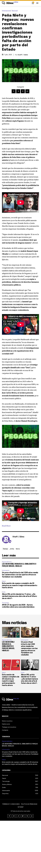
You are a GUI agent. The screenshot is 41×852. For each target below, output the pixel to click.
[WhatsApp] (27, 91)
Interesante (5, 570)
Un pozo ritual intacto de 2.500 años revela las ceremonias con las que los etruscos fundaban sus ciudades (20, 575)
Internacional (6, 11)
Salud (3, 581)
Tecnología (5, 603)
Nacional (15, 11)
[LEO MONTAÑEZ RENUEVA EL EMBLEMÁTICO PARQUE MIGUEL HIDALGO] (11, 632)
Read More (6, 526)
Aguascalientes (7, 562)
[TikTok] (18, 816)
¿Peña (12, 549)
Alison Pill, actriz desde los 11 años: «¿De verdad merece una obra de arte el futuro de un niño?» (19, 596)
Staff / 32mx (23, 55)
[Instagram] (14, 816)
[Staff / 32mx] (7, 540)
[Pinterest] (23, 91)
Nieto (18, 549)
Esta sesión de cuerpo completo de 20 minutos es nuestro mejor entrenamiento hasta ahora (19, 586)
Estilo (3, 592)
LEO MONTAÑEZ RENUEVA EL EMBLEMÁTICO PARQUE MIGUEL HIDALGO (8, 646)
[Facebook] (14, 91)
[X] (18, 91)
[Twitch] (22, 816)
